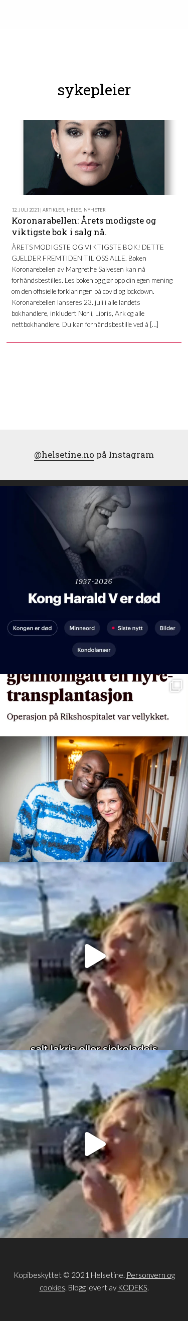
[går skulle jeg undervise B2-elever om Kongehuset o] (94, 580)
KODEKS (132, 1287)
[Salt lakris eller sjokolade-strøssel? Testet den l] (94, 956)
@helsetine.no (64, 454)
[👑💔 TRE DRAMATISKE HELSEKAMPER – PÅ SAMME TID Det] (94, 768)
